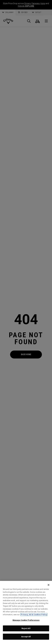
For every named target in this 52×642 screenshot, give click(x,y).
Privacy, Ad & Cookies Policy (34, 614)
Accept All (26, 637)
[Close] (48, 585)
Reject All (26, 628)
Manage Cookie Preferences (26, 620)
